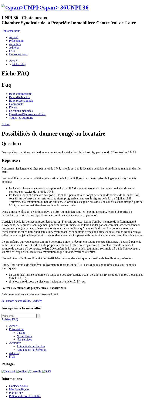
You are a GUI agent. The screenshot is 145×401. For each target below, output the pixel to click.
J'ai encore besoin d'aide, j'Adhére (22, 300)
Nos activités (24, 336)
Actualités (15, 342)
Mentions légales (19, 389)
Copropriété (16, 104)
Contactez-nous (11, 30)
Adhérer (6, 319)
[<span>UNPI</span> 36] (34, 7)
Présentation (16, 329)
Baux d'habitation (19, 97)
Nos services (24, 339)
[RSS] (46, 371)
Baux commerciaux (20, 93)
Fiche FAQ (19, 64)
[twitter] (21, 371)
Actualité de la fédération (31, 349)
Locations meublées (21, 110)
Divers (13, 107)
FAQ (15, 319)
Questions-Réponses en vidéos (27, 114)
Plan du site (16, 392)
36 (77, 7)
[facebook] (8, 371)
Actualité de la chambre (31, 346)
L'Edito (21, 332)
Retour (6, 124)
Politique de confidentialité (25, 396)
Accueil (13, 60)
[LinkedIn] (35, 371)
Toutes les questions (21, 117)
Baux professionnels (21, 100)
